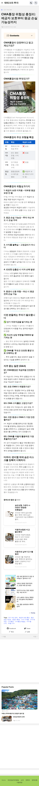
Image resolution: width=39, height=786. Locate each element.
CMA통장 (11, 621)
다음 (4, 636)
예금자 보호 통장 (24, 617)
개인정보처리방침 (13, 780)
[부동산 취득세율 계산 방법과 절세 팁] (19, 699)
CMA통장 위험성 (20, 621)
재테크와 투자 (11, 2)
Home (4, 780)
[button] (2, 3)
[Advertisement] (19, 660)
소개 (22, 780)
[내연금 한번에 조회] (7, 718)
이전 (34, 636)
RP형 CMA (11, 623)
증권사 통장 (16, 619)
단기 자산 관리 (8, 9)
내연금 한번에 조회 (19, 717)
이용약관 (19, 782)
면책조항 (34, 780)
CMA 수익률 (25, 619)
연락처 (28, 780)
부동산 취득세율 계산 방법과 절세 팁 (13, 713)
